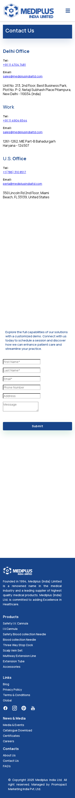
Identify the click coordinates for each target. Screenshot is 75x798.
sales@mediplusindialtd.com (22, 76)
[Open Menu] (67, 10)
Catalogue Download (17, 730)
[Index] (29, 10)
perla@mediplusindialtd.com (22, 184)
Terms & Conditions (16, 695)
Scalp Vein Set (12, 650)
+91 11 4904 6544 (15, 120)
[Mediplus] (16, 708)
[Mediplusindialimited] (7, 708)
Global (7, 700)
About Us (9, 755)
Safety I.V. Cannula (15, 623)
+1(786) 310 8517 (14, 172)
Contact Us (11, 761)
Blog (6, 684)
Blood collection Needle (19, 640)
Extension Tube (14, 661)
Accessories (11, 667)
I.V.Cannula (10, 629)
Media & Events (13, 725)
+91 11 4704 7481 (14, 65)
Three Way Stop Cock (18, 645)
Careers (8, 741)
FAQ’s (7, 766)
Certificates (11, 736)
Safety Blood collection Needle (24, 634)
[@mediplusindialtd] (32, 708)
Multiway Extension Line (19, 656)
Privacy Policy (12, 689)
